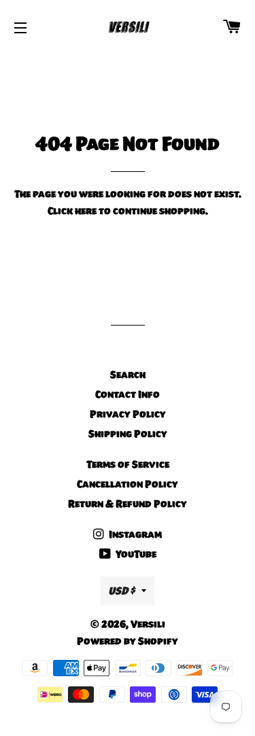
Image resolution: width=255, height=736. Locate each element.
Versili (148, 624)
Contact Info (127, 394)
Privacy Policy (128, 414)
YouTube (135, 554)
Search (128, 374)
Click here (72, 210)
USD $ (121, 590)
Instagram (134, 534)
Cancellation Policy (127, 484)
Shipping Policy (127, 433)
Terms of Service (127, 464)
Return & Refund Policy (127, 503)
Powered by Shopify (127, 641)
